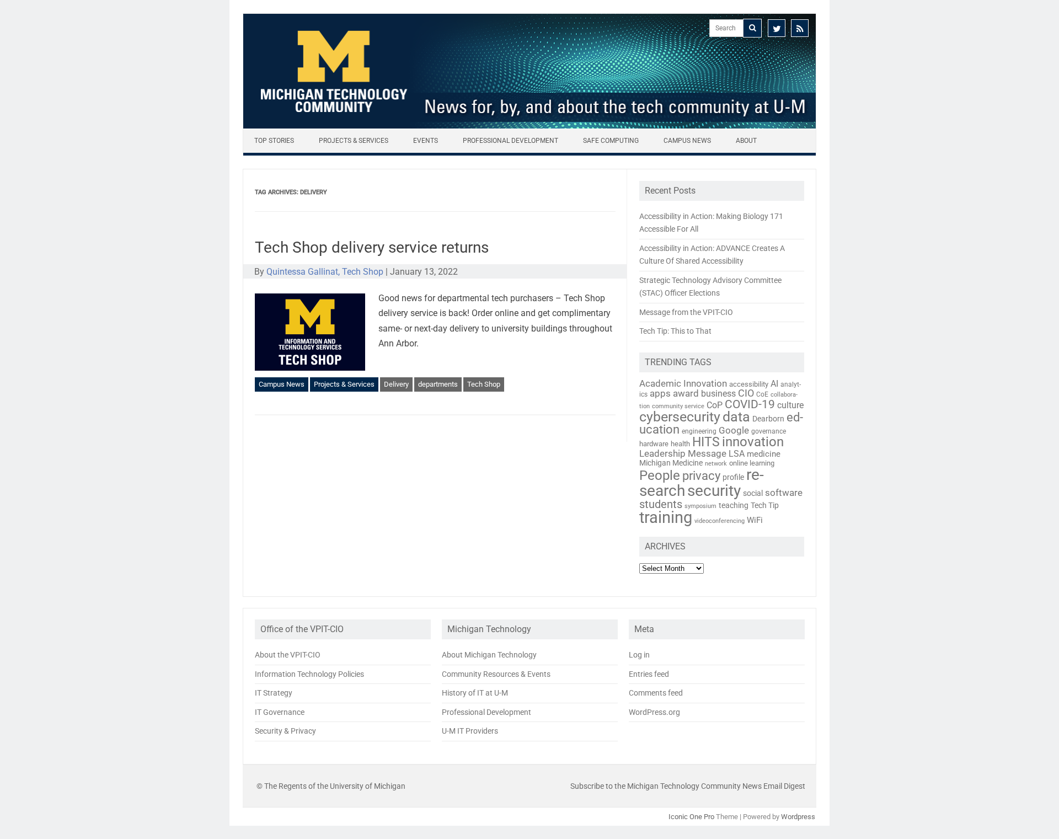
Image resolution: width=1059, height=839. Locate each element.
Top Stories (274, 141)
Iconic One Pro (691, 817)
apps (660, 393)
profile (733, 477)
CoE (762, 394)
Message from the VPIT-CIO (686, 312)
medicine (763, 454)
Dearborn (768, 418)
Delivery (396, 384)
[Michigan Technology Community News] (529, 125)
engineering (699, 431)
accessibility (748, 384)
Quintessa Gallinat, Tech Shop (324, 271)
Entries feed (649, 674)
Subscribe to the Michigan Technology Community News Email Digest (687, 786)
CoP (715, 405)
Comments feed (656, 692)
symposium (700, 506)
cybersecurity (679, 417)
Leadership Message (682, 453)
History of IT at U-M (475, 692)
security (714, 491)
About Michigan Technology (489, 654)
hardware (653, 444)
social (753, 493)
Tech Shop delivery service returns (372, 247)
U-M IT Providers (470, 730)
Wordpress (798, 817)
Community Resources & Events (496, 674)
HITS (706, 442)
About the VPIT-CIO (287, 654)
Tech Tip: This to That (675, 331)
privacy (701, 476)
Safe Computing (611, 141)
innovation (753, 442)
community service (678, 406)
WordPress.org (654, 712)
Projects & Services (353, 141)
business (718, 394)
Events (425, 141)
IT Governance (279, 712)
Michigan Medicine (671, 462)
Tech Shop (483, 384)
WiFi (755, 520)
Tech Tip (765, 505)
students (660, 504)
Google (734, 430)
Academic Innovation (683, 383)
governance (768, 431)
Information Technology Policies (309, 674)
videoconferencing (719, 521)
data (736, 417)
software (784, 492)
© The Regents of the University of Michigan (330, 786)
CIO (746, 393)
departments (438, 384)
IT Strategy (273, 692)
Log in (639, 654)
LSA (737, 453)
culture (790, 405)
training (665, 517)
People (659, 475)
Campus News (687, 141)
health (680, 444)
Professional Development (510, 141)
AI (774, 383)
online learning (751, 463)
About (746, 141)
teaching (733, 505)
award (686, 393)
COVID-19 (750, 404)
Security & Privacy (285, 730)
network (716, 463)
